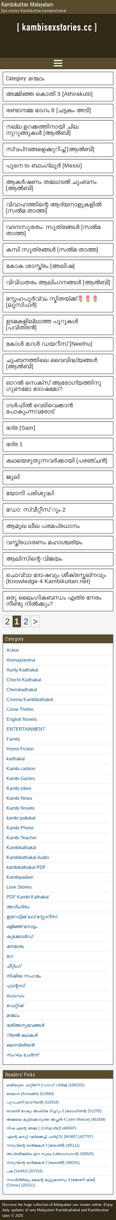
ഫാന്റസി (15, 985)
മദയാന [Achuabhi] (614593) (30, 1094)
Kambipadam (19, 877)
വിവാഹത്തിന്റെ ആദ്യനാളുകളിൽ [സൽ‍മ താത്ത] (53, 207)
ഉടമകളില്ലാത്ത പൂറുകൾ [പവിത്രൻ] (42, 324)
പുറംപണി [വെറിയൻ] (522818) (32, 1102)
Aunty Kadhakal (22, 670)
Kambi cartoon (20, 768)
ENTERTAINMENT (25, 729)
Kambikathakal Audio (27, 857)
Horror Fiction (20, 748)
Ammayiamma (20, 660)
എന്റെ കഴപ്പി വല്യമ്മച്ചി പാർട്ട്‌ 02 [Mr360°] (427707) (49, 1137)
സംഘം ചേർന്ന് (22, 1054)
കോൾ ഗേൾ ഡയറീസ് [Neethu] (49, 343)
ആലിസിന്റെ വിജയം (34, 558)
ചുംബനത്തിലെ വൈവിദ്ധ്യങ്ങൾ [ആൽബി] (51, 363)
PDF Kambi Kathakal (27, 897)
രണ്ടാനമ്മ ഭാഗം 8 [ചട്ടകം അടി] (48, 110)
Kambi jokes (18, 788)
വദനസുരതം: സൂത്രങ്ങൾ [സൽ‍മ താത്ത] (53, 230)
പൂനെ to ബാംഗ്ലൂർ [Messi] (44, 165)
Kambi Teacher (21, 837)
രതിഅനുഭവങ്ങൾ (25, 1025)
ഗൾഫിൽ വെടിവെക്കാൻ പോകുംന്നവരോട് (39, 408)
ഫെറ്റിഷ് (14, 1005)
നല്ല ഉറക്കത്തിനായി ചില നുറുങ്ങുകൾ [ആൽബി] (42, 129)
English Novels (21, 719)
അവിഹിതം (18, 906)
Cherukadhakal (21, 689)
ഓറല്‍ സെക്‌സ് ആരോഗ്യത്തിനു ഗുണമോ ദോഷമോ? (53, 385)
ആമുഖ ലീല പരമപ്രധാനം (43, 526)
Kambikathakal (21, 847)
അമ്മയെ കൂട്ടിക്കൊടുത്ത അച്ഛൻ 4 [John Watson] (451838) (55, 1119)
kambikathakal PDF (26, 867)
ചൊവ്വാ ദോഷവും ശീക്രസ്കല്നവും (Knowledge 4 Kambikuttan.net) (56, 578)
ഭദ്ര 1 (14, 444)
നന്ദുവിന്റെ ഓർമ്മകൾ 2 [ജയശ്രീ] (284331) (43, 1162)
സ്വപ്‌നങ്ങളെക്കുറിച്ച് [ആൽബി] (50, 149)
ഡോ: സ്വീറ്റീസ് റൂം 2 (36, 509)
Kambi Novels (20, 808)
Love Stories (19, 887)
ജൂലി (13, 477)
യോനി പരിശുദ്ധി (30, 493)
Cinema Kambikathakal (29, 699)
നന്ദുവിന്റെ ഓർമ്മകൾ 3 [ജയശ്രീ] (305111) (42, 1145)
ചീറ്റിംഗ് (13, 966)
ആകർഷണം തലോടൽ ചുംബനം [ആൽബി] (51, 185)
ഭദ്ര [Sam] (20, 427)
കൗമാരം (15, 946)
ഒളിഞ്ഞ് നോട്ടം (21, 926)
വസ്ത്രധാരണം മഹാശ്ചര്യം (44, 542)
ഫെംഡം (15, 995)
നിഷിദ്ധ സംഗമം (23, 976)
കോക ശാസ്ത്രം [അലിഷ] (40, 266)
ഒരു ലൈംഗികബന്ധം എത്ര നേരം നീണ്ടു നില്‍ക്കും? (53, 600)
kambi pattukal (20, 818)
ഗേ (9, 956)
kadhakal (15, 758)
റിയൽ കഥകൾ (22, 1035)
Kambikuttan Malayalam (27, 4)
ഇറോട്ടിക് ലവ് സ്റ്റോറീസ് (31, 916)
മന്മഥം (12, 1015)
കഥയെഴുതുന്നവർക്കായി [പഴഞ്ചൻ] (56, 460)
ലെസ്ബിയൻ (20, 1045)
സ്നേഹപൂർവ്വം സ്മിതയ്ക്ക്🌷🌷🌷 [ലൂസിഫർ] (52, 301)
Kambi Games (20, 778)
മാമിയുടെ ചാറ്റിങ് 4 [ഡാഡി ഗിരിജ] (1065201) (45, 1085)
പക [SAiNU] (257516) (24, 1171)
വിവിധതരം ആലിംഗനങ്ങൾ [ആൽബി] (58, 282)
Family (13, 739)
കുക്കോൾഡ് (19, 936)
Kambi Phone (20, 827)
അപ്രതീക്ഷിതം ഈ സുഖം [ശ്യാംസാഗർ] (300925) (50, 1154)
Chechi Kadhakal (23, 679)
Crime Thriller (20, 709)
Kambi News (19, 798)
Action (12, 650)
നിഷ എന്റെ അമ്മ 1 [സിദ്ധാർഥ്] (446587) (41, 1128)
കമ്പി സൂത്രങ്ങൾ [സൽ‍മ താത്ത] (52, 249)
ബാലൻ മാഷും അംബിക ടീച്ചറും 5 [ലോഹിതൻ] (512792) (54, 1111)
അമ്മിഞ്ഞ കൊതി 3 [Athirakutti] (49, 94)
